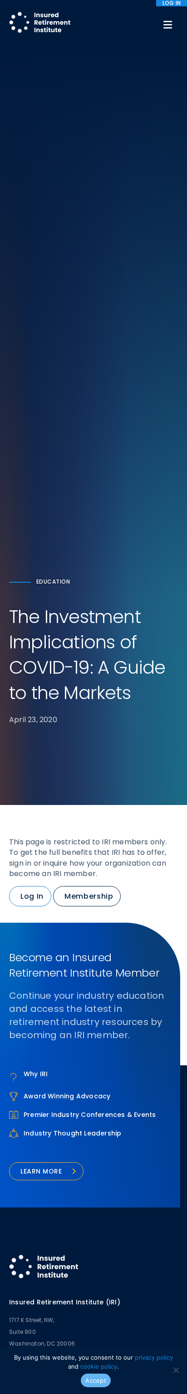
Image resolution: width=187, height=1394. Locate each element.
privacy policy (154, 1357)
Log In (32, 896)
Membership (88, 896)
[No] (175, 1370)
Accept (95, 1380)
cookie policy (98, 1366)
